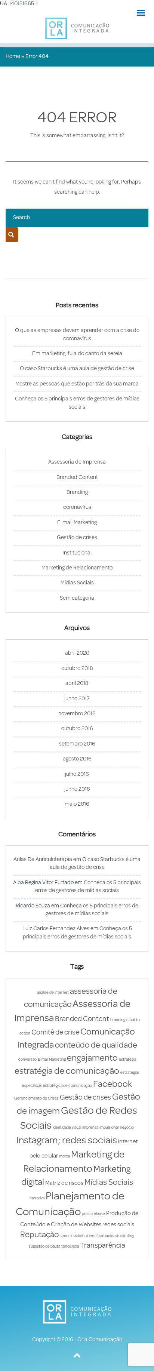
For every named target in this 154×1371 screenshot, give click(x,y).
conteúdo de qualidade (96, 1045)
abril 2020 (77, 653)
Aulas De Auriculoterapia (42, 859)
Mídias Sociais (77, 583)
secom (66, 1236)
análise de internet (53, 993)
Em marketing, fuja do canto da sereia (77, 353)
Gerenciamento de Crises (36, 1098)
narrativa (37, 1198)
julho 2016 (77, 774)
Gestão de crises (77, 537)
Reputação (39, 1235)
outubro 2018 (77, 668)
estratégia (127, 1059)
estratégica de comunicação (67, 1086)
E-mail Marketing (77, 522)
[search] (11, 234)
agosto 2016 (77, 759)
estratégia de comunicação (67, 1071)
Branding (77, 492)
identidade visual (67, 1127)
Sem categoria (77, 598)
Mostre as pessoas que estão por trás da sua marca (77, 384)
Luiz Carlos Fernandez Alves (55, 928)
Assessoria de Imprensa (77, 462)
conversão (27, 1059)
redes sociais (118, 1224)
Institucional (77, 553)
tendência (70, 1246)
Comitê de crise (55, 1033)
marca (64, 1156)
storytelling (124, 1236)
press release (93, 1214)
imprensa (90, 1127)
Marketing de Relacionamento (77, 568)
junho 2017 (77, 699)
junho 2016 (77, 789)
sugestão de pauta (44, 1246)
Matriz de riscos (64, 1183)
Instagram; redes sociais (66, 1141)
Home (13, 56)
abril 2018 (77, 683)
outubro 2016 (77, 728)
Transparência (102, 1246)
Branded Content (77, 477)
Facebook (112, 1084)
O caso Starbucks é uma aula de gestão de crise (77, 368)
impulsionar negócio (116, 1127)
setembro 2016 (77, 744)
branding (117, 1020)
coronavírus (77, 507)
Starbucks (105, 1236)
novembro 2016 (77, 713)
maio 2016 (77, 804)
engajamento (92, 1058)
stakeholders (84, 1236)
